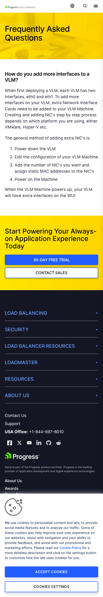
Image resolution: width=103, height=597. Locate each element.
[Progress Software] (22, 456)
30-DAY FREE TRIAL (51, 259)
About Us (13, 481)
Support (12, 423)
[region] (51, 545)
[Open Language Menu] (72, 6)
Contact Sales (51, 272)
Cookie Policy (70, 548)
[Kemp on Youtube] (29, 443)
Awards (11, 488)
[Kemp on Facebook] (9, 443)
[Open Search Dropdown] (84, 6)
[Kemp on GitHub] (48, 443)
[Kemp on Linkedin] (38, 443)
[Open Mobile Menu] (95, 6)
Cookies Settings (51, 586)
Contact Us (15, 415)
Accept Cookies (51, 572)
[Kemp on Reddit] (58, 443)
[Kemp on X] (19, 443)
